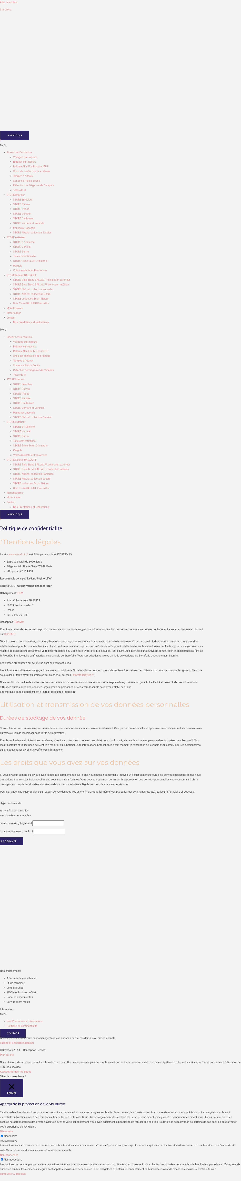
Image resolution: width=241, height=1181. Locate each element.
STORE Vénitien (22, 213)
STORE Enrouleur (22, 199)
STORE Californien (23, 218)
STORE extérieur (16, 237)
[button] (120, 145)
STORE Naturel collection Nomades (33, 289)
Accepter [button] (5, 1071)
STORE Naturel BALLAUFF (22, 275)
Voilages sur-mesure (25, 157)
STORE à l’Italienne (24, 242)
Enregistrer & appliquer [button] (13, 1173)
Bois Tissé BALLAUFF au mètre (31, 303)
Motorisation (14, 312)
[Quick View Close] (1, 1178)
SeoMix (19, 622)
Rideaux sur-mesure (24, 161)
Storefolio (5, 9)
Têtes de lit (19, 190)
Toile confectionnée (24, 256)
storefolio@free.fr (83, 674)
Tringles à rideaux (23, 176)
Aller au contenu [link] (9, 2)
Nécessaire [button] (6, 1131)
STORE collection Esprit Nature (31, 298)
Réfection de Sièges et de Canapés (33, 185)
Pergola (17, 265)
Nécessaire (10, 1136)
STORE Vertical (21, 246)
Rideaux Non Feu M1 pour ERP (30, 166)
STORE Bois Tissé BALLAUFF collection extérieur (41, 279)
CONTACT (9, 634)
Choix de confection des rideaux (31, 171)
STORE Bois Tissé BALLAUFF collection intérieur (41, 284)
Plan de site (7, 1054)
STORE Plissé (21, 209)
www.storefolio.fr (19, 554)
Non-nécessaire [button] (9, 1155)
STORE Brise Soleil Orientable (30, 260)
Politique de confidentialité (22, 1026)
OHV (20, 593)
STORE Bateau (21, 204)
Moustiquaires (15, 308)
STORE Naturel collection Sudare (31, 294)
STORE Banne (21, 251)
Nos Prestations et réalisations (31, 322)
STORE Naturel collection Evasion (32, 232)
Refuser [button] (15, 1071)
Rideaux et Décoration (19, 152)
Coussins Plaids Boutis (26, 180)
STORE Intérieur (16, 194)
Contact (11, 317)
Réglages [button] (25, 1071)
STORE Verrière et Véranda (28, 223)
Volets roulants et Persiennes (30, 270)
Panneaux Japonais (24, 228)
